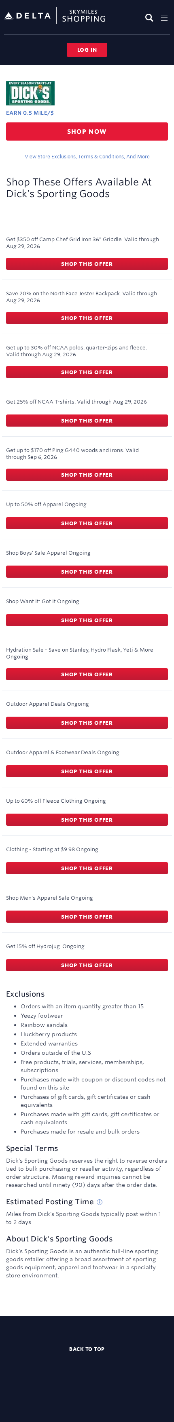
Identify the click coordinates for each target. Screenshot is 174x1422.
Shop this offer (87, 264)
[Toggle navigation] (164, 17)
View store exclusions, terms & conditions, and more (87, 156)
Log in (87, 49)
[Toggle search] (150, 17)
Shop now (87, 131)
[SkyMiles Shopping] (54, 16)
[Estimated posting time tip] (99, 1202)
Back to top (87, 1349)
